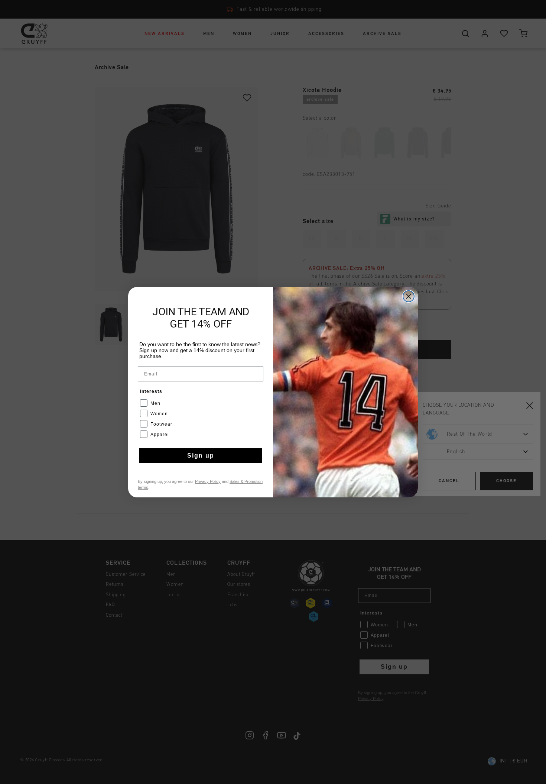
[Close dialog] (408, 296)
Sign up (200, 455)
